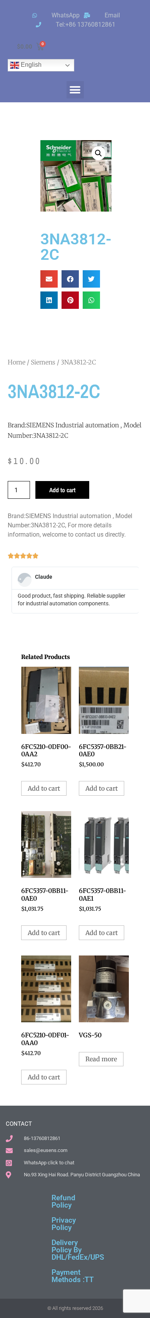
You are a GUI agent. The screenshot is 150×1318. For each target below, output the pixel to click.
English (30, 64)
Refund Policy (63, 1201)
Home (16, 362)
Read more (101, 1059)
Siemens (43, 362)
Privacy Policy (64, 1224)
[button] (75, 89)
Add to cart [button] (44, 788)
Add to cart (62, 490)
